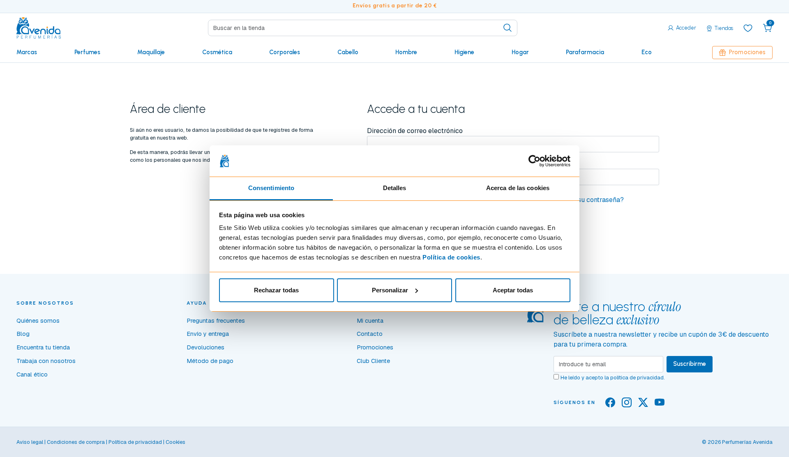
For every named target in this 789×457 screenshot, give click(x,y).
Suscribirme (689, 363)
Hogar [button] (520, 52)
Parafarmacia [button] (585, 52)
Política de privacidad (135, 442)
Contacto (370, 334)
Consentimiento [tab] (271, 187)
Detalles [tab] (394, 187)
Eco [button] (646, 52)
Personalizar (390, 290)
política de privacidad (637, 377)
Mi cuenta (370, 320)
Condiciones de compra (76, 442)
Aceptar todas (513, 290)
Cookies (175, 442)
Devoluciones (205, 347)
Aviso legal (29, 442)
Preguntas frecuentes (216, 320)
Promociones (747, 52)
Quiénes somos (38, 320)
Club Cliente (373, 361)
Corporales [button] (284, 52)
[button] (768, 28)
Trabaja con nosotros (46, 361)
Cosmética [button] (217, 52)
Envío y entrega (208, 334)
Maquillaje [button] (151, 52)
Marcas (26, 52)
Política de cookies (451, 257)
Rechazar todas (276, 290)
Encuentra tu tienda (43, 347)
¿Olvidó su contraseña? (588, 199)
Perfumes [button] (87, 52)
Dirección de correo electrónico (415, 130)
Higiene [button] (464, 52)
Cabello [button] (347, 52)
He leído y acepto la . (613, 377)
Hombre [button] (406, 52)
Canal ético (32, 374)
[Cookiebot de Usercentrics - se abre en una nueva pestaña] (534, 161)
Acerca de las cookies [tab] (517, 187)
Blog (23, 334)
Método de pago (210, 361)
